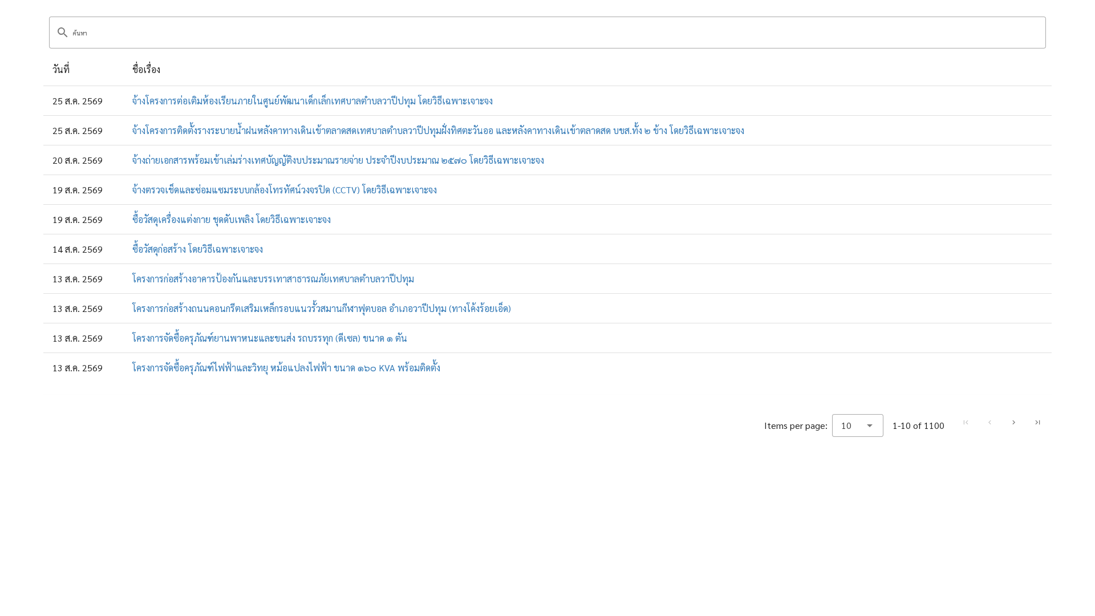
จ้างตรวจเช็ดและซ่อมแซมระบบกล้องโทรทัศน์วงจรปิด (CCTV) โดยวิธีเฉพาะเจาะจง (284, 190)
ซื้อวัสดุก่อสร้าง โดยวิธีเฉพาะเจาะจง (197, 249)
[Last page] (1037, 422)
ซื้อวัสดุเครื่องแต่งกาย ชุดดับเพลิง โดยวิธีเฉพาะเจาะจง (231, 219)
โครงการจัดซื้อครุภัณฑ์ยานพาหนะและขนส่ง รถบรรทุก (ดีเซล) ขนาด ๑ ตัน (269, 338)
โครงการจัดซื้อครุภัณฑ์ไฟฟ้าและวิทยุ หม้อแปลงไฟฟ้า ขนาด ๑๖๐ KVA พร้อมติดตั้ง (286, 368)
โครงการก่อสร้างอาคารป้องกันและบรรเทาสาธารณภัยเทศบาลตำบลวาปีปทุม (273, 279)
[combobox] (857, 425)
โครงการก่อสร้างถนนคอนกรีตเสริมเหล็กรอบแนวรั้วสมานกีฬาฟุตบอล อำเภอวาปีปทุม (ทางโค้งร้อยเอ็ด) (321, 308)
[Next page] (1013, 422)
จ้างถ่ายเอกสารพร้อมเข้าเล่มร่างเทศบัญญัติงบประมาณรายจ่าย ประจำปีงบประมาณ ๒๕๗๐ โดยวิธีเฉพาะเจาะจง (338, 160)
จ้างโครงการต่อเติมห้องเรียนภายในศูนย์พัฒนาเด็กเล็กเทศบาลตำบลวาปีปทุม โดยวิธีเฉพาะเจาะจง (312, 101)
